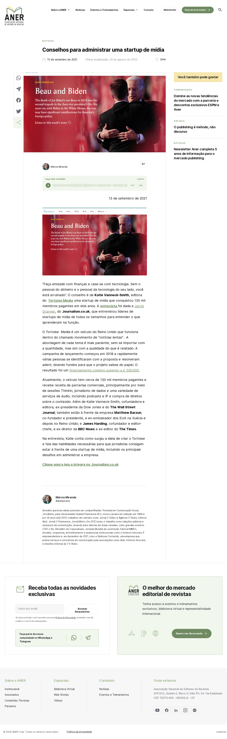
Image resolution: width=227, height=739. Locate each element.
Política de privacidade (79, 731)
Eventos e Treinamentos (104, 9)
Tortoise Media (60, 300)
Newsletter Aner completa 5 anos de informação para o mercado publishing (195, 153)
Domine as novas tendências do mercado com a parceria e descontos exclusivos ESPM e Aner (196, 102)
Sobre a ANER (58, 9)
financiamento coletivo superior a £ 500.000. (104, 370)
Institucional (12, 689)
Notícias (80, 9)
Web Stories (61, 694)
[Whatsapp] (73, 637)
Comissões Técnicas (17, 700)
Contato (148, 9)
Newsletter (170, 9)
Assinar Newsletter (82, 610)
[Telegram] (88, 637)
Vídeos (58, 700)
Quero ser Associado (189, 633)
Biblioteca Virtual (64, 689)
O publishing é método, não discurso (194, 129)
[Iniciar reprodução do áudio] (48, 185)
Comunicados (183, 90)
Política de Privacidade (66, 617)
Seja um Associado (195, 9)
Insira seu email (27, 608)
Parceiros (10, 706)
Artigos (179, 121)
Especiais (129, 9)
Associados (12, 694)
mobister (221, 731)
